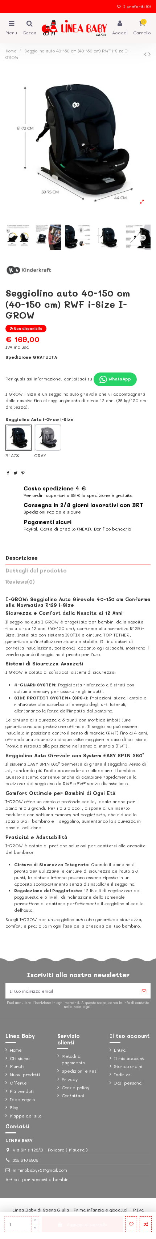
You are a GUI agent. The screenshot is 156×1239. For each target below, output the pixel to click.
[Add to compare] (146, 1224)
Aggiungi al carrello (87, 1224)
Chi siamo (19, 1058)
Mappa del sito (25, 1116)
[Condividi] (8, 473)
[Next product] (149, 54)
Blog (14, 1107)
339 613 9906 (25, 1160)
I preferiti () (136, 6)
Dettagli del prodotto (36, 570)
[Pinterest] (23, 473)
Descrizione (21, 558)
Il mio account (129, 1058)
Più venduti (22, 1091)
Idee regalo (22, 1099)
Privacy (70, 1079)
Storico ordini (128, 1066)
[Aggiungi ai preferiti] (131, 1224)
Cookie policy (75, 1087)
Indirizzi (123, 1074)
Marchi (17, 1066)
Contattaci (73, 1095)
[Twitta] (15, 473)
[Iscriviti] (144, 991)
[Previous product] (146, 54)
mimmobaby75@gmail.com (40, 1170)
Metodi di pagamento (73, 1059)
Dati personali (129, 1083)
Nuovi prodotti (25, 1074)
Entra (120, 1050)
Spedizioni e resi (80, 1071)
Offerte (18, 1083)
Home (16, 1050)
